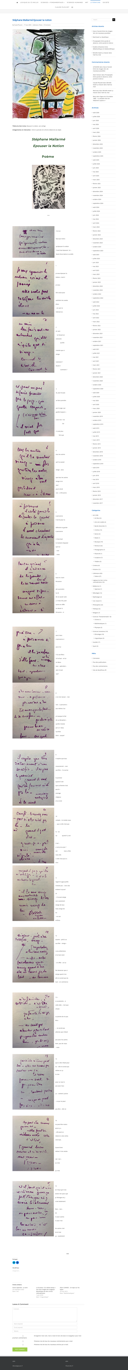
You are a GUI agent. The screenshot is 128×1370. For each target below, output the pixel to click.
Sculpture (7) (99, 557)
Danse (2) (97, 534)
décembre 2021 (98, 333)
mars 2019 (96, 440)
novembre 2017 (98, 503)
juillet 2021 (96, 353)
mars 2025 (96, 180)
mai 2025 (96, 172)
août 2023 (96, 254)
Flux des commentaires (100, 666)
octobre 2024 (97, 199)
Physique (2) (98, 627)
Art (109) (95, 515)
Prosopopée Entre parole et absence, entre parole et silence (103, 42)
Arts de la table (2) (100, 522)
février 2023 (96, 278)
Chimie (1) (98, 619)
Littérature (35, 25)
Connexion (96, 658)
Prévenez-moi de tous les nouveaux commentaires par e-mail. (53, 1341)
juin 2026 (96, 120)
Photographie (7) (100, 550)
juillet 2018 (96, 471)
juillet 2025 (96, 164)
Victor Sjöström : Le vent (20, 1287)
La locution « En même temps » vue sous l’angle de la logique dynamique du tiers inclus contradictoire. (46, 1290)
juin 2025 (96, 168)
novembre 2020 (98, 381)
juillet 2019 (96, 432)
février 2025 (96, 183)
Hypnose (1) (98, 589)
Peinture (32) (99, 546)
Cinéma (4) (96, 565)
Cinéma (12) (98, 530)
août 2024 (96, 207)
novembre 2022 (98, 290)
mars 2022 (96, 322)
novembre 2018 (98, 456)
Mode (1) (97, 538)
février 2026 (96, 136)
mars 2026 (96, 132)
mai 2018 (96, 479)
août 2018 (96, 467)
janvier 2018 (97, 495)
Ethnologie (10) (99, 634)
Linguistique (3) (99, 638)
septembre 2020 (98, 389)
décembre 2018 (98, 452)
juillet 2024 (96, 211)
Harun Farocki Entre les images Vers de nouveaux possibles (102, 32)
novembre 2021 (98, 337)
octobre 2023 (97, 247)
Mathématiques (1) (100, 623)
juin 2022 (96, 310)
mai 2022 (96, 314)
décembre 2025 (98, 144)
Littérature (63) (97, 573)
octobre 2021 (97, 341)
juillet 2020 (96, 396)
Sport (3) (95, 646)
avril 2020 (96, 404)
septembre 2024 (98, 203)
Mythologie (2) (97, 597)
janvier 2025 (97, 187)
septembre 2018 (98, 464)
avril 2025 (96, 176)
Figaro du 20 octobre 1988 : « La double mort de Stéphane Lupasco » (103, 98)
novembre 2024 (98, 195)
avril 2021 (96, 361)
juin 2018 (96, 475)
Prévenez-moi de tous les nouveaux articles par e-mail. (51, 1344)
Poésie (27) (98, 576)
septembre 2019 (98, 424)
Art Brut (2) (98, 518)
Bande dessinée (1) (100, 526)
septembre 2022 (98, 298)
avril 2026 (96, 128)
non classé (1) (97, 601)
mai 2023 (96, 266)
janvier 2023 (97, 282)
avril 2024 (96, 223)
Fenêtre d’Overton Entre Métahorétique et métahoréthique (104, 48)
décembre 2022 (98, 286)
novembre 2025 (98, 148)
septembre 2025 (98, 156)
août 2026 (96, 112)
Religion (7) (96, 613)
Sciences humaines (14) (100, 631)
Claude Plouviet (18, 25)
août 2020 (96, 393)
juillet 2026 (96, 116)
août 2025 (96, 160)
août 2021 (96, 349)
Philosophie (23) (98, 605)
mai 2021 (96, 357)
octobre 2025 (97, 152)
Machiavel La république (101, 37)
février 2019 (96, 444)
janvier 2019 (97, 448)
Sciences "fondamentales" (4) (102, 617)
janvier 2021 (97, 373)
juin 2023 (96, 262)
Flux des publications (99, 662)
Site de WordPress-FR (99, 670)
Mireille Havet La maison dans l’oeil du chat (102, 54)
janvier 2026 (97, 140)
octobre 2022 (97, 294)
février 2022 (96, 325)
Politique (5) (96, 609)
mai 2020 (96, 400)
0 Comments (47, 25)
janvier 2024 (97, 235)
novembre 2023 (98, 243)
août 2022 (96, 302)
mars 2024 (96, 227)
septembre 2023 (98, 251)
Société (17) (96, 642)
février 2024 (96, 231)
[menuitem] (18, 2)
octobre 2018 (97, 460)
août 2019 (96, 428)
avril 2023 (96, 270)
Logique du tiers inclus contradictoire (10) (100, 581)
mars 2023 (96, 274)
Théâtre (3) (98, 561)
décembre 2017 (98, 499)
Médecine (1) (97, 586)
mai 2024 (96, 219)
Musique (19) (99, 542)
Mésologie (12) (97, 593)
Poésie (40, 25)
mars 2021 (96, 365)
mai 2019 (96, 436)
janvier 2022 (97, 329)
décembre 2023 (98, 239)
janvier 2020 (97, 412)
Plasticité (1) (98, 553)
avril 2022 (96, 318)
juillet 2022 (96, 306)
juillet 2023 (96, 258)
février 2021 (96, 369)
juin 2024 (96, 215)
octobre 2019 (97, 420)
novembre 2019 (98, 416)
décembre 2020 (98, 377)
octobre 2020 (97, 385)
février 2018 (96, 491)
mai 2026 (96, 124)
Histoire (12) (96, 569)
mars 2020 (96, 408)
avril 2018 (96, 483)
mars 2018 (96, 487)
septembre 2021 (98, 345)
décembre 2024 (98, 191)
